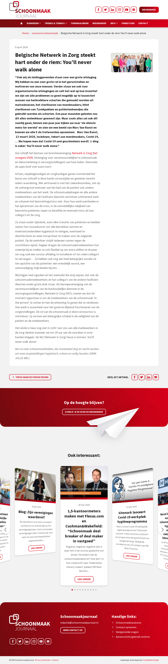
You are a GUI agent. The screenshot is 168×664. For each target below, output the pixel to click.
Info (113, 23)
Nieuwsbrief (149, 9)
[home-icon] (21, 23)
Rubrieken (33, 23)
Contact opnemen (126, 627)
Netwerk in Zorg (82, 153)
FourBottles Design (139, 660)
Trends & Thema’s (55, 23)
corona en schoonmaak (45, 33)
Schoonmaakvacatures (128, 622)
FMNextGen (128, 23)
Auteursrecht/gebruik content (133, 636)
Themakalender (80, 23)
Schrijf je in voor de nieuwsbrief (84, 411)
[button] (162, 530)
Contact (143, 23)
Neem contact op (73, 630)
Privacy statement (43, 660)
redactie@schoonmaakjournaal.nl (79, 622)
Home (25, 33)
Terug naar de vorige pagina (31, 377)
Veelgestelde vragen (127, 632)
